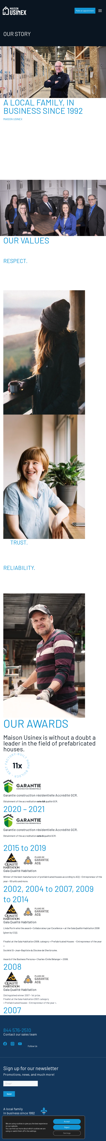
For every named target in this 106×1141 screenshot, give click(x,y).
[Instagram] (12, 1044)
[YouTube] (20, 1044)
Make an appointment (85, 10)
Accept (67, 1121)
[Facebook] (5, 1044)
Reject (67, 1127)
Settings (67, 1133)
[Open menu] (100, 10)
